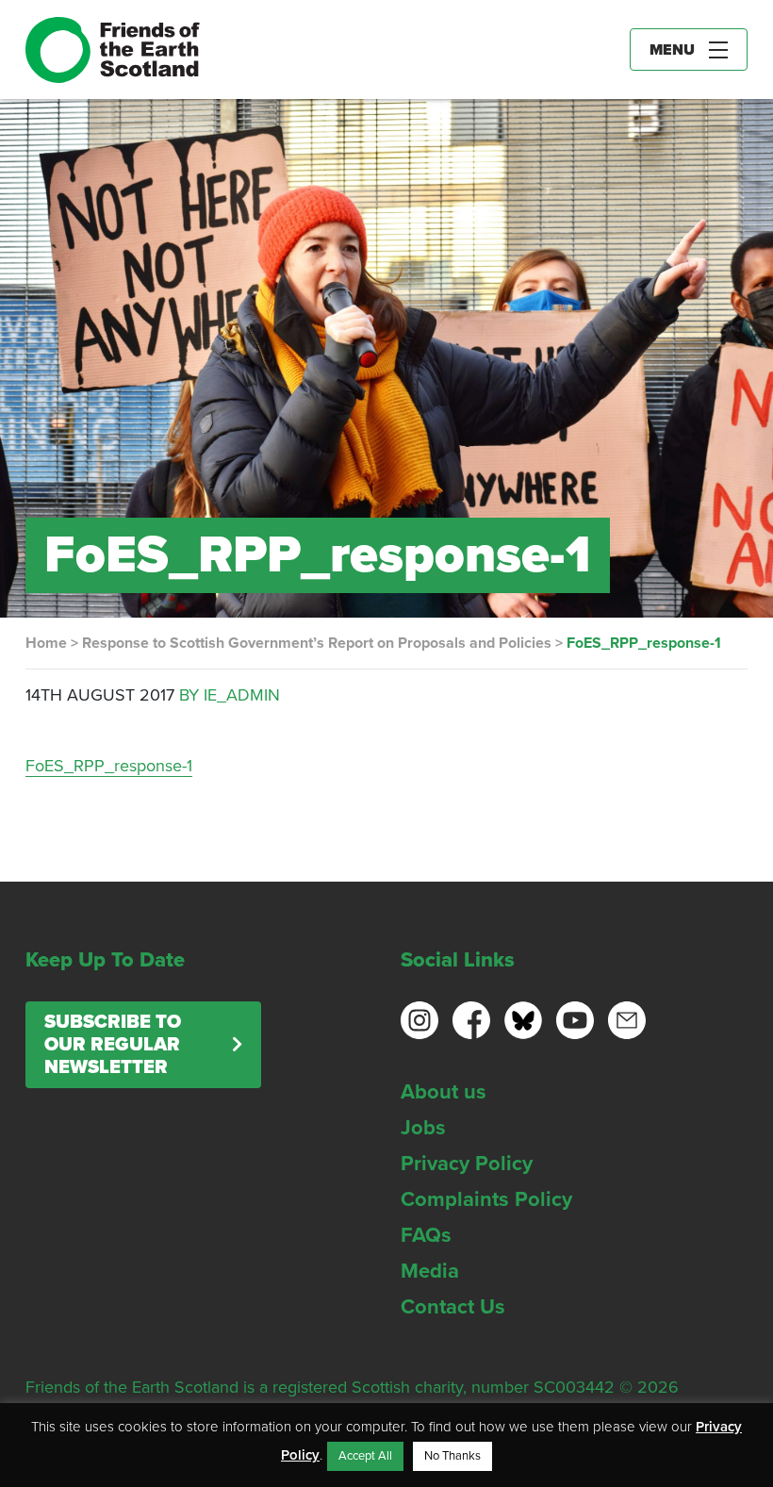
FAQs (426, 1235)
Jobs (423, 1127)
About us (443, 1092)
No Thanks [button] (452, 1455)
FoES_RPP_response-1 (108, 765)
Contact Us (453, 1307)
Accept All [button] (365, 1455)
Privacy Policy (467, 1163)
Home (46, 643)
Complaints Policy (486, 1199)
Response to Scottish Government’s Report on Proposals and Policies (316, 643)
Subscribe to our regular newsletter (112, 1045)
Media (430, 1271)
